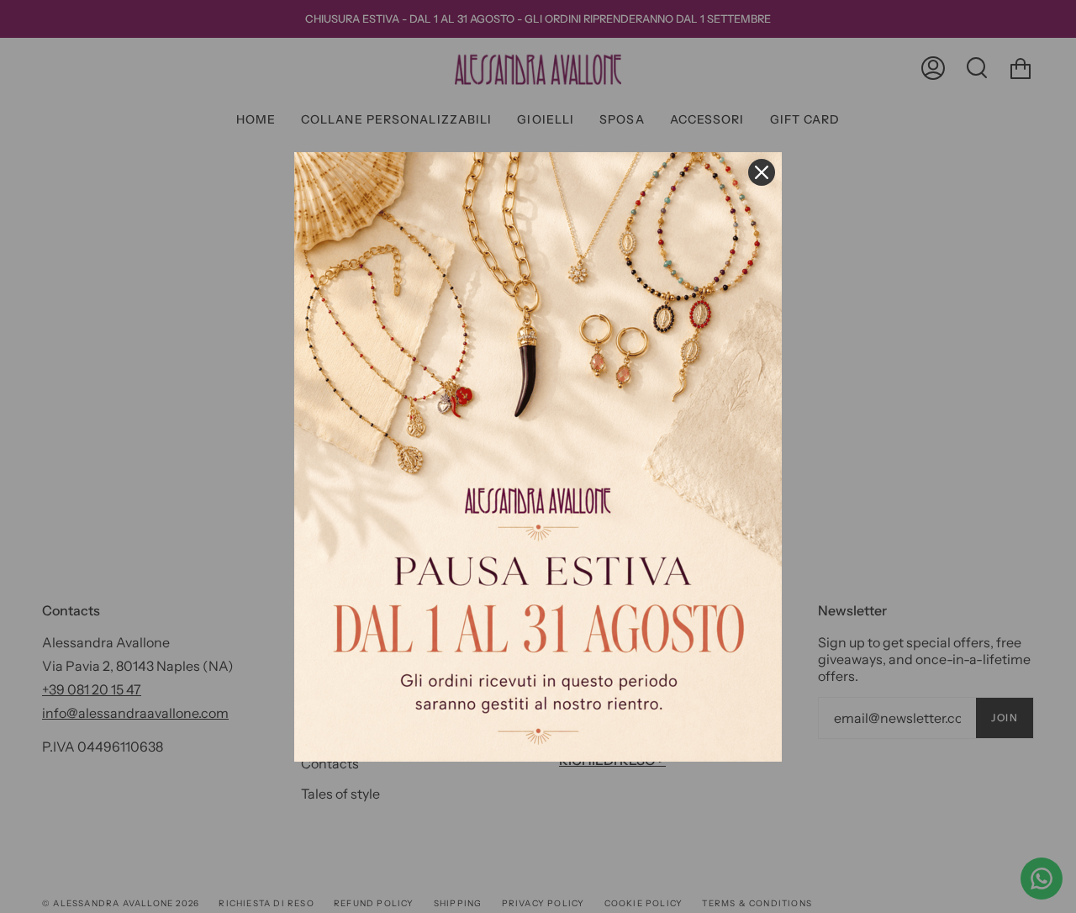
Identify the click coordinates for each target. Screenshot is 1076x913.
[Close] (761, 172)
